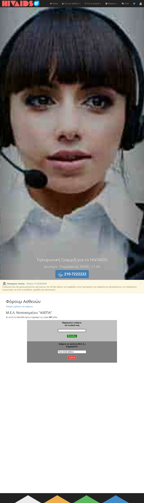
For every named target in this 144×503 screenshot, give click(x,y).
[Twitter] (134, 3)
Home (55, 3)
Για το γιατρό (93, 3)
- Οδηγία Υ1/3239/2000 (26, 283)
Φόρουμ (111, 3)
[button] (72, 274)
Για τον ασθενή (71, 3)
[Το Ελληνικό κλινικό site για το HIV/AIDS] (20, 3)
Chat (126, 3)
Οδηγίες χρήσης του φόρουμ (19, 306)
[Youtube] (141, 3)
